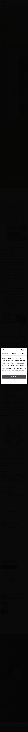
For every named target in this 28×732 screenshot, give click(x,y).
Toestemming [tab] (5, 353)
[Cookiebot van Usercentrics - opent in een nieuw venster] (20, 350)
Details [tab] (14, 353)
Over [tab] (23, 353)
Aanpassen (13, 381)
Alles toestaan (14, 376)
